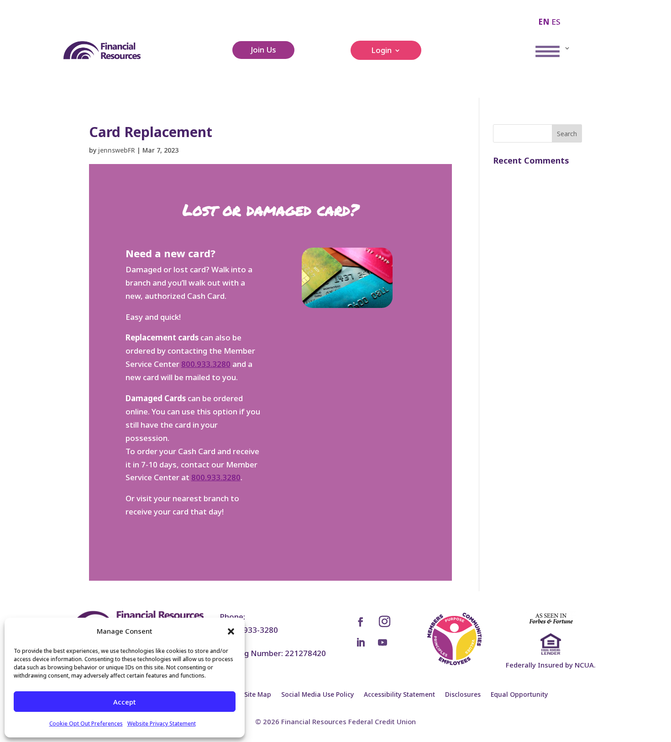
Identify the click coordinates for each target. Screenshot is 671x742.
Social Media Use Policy (317, 695)
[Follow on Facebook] (360, 622)
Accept (124, 701)
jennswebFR (116, 150)
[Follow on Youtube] (382, 642)
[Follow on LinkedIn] (360, 642)
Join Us (263, 49)
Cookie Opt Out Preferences (86, 723)
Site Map (257, 695)
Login (381, 51)
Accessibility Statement (399, 695)
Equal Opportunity (519, 695)
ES (556, 21)
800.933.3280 (206, 364)
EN (544, 21)
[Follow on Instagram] (384, 621)
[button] (231, 631)
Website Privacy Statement (161, 723)
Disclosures (463, 695)
